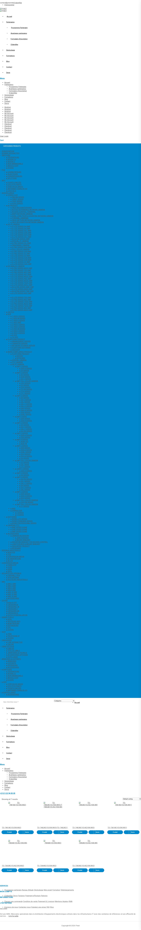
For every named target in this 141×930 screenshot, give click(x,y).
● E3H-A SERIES (25, 456)
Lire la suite (13, 916)
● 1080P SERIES (16, 199)
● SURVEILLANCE (9, 692)
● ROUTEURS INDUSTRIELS (17, 580)
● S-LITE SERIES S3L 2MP (20, 237)
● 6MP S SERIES (21, 423)
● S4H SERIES (24, 408)
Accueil (9, 16)
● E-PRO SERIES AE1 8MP (20, 295)
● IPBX (9, 634)
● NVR (8, 314)
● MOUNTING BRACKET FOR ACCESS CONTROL (29, 542)
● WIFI (4, 682)
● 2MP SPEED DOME (18, 529)
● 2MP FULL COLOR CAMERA (26, 460)
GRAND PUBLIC (8, 617)
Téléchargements (67, 890)
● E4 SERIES (24, 371)
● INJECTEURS (12, 174)
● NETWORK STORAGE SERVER (22, 346)
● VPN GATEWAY (12, 577)
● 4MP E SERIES (21, 446)
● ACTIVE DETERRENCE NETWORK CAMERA (27, 210)
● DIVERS (10, 168)
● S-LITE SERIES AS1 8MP (20, 274)
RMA (70, 901)
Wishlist (7, 107)
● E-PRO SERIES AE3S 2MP (21, 268)
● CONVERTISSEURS (14, 176)
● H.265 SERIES (16, 203)
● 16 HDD (14, 337)
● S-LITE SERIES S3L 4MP (20, 231)
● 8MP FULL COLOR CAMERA (26, 500)
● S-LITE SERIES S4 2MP (20, 228)
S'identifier (8, 896)
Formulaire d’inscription (19, 39)
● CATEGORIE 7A (12, 607)
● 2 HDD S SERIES (17, 327)
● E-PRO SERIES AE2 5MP (20, 300)
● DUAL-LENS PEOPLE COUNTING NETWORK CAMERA (31, 216)
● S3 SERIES (24, 375)
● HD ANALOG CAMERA (15, 266)
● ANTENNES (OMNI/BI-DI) (16, 189)
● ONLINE (10, 644)
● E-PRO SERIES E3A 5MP (20, 247)
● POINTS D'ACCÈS (13, 182)
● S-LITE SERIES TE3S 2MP (21, 306)
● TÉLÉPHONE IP (13, 636)
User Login (4, 136)
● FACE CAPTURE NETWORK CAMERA (25, 220)
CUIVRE (5, 600)
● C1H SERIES (24, 391)
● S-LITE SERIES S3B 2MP (20, 233)
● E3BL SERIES (25, 452)
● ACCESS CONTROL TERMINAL (23, 212)
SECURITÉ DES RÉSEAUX (11, 573)
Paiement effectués (33, 896)
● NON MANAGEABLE (14, 164)
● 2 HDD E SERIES (17, 325)
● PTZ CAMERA (16, 362)
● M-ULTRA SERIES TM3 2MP (22, 291)
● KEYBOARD (20, 358)
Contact (9, 67)
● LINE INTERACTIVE (14, 642)
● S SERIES (19, 515)
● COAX (9, 567)
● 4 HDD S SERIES (17, 333)
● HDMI (9, 569)
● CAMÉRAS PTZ (12, 525)
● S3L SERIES (24, 481)
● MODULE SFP (12, 166)
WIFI (3, 180)
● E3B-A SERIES (25, 368)
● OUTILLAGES (12, 657)
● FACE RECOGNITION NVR (21, 208)
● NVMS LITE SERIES (18, 519)
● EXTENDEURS (12, 626)
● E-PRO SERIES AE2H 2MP (21, 310)
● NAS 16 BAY (11, 596)
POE (3, 170)
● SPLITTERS (11, 178)
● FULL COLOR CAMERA (19, 249)
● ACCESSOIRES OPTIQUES (17, 655)
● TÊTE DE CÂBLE (13, 651)
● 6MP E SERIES (21, 366)
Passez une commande (13, 901)
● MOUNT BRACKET (22, 540)
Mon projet (48, 890)
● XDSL (9, 571)
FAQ (48, 907)
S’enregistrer (9, 5)
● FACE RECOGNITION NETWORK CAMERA (27, 222)
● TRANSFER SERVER (18, 343)
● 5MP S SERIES (21, 473)
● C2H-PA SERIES (26, 502)
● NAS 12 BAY (11, 594)
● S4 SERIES (24, 398)
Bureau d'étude (27, 890)
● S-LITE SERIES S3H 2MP (21, 235)
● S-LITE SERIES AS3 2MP (20, 293)
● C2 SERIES (24, 385)
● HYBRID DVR (12, 195)
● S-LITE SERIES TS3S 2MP (21, 302)
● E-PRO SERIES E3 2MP (20, 254)
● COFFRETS (11, 663)
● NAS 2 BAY (11, 584)
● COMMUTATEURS (13, 172)
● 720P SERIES (16, 201)
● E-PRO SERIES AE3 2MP (20, 272)
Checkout (8, 124)
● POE (8, 554)
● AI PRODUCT (12, 205)
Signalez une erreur (38, 907)
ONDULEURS (7, 640)
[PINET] (3, 9)
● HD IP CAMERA (13, 224)
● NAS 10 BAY (11, 592)
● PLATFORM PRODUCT (15, 339)
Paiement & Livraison (46, 901)
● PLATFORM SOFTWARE (20, 348)
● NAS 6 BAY (11, 588)
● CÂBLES (10, 649)
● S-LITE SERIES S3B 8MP (20, 260)
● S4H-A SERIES (25, 410)
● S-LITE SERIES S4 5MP (20, 226)
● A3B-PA (23, 444)
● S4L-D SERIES (25, 406)
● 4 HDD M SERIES (17, 329)
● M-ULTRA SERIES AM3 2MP (22, 287)
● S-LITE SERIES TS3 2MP (20, 297)
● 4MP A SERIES (21, 440)
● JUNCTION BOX (22, 538)
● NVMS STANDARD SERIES (21, 521)
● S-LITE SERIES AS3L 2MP (21, 285)
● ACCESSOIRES (12, 534)
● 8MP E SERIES (21, 492)
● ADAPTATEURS (12, 623)
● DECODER (15, 350)
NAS (3, 582)
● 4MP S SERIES (21, 477)
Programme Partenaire (19, 28)
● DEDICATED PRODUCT (20, 546)
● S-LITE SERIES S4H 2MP (21, 264)
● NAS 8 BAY (11, 590)
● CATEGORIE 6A (12, 611)
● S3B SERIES (24, 377)
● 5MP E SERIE (21, 417)
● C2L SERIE (24, 465)
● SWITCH (10, 312)
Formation (56, 890)
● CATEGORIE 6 (12, 613)
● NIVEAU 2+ (11, 160)
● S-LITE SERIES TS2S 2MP (21, 283)
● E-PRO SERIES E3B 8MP (20, 251)
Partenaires (10, 22)
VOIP (4, 632)
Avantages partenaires (19, 33)
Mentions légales (61, 901)
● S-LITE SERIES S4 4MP (20, 262)
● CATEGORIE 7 (12, 609)
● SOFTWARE (11, 517)
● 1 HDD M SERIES (17, 318)
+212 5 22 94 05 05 (7, 793)
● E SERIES (19, 513)
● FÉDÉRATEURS (12, 157)
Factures (21, 896)
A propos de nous (11, 907)
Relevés (44, 896)
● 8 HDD (13, 335)
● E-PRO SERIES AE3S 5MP (21, 304)
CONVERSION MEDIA (10, 563)
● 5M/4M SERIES (17, 197)
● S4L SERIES (24, 402)
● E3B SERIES (24, 419)
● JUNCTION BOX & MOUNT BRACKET (25, 544)
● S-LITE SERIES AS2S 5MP (21, 277)
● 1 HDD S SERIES (17, 320)
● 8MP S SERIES (21, 373)
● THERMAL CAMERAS (19, 218)
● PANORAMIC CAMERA (19, 245)
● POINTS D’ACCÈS (13, 688)
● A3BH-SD (23, 442)
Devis (8, 73)
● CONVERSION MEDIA (15, 557)
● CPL (8, 628)
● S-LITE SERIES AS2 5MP (20, 279)
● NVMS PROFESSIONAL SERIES (23, 523)
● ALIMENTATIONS (13, 559)
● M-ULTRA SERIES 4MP (20, 239)
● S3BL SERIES (25, 414)
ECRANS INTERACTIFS (10, 153)
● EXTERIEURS (12, 665)
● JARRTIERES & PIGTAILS (16, 653)
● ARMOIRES (11, 661)
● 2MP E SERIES (21, 433)
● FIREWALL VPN (13, 575)
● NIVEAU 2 (10, 162)
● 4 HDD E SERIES (17, 331)
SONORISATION (8, 151)
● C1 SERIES (24, 506)
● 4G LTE (9, 561)
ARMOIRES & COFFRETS (11, 659)
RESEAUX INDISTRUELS (11, 550)
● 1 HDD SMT (15, 323)
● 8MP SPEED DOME (18, 527)
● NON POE (10, 552)
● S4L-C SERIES (25, 404)
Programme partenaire (13, 890)
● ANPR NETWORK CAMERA (21, 214)
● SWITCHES (7, 669)
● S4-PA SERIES (25, 431)
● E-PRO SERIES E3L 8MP (20, 243)
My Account (8, 114)
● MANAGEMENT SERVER (20, 341)
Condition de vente (30, 901)
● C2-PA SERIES (25, 389)
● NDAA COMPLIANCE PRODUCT (19, 352)
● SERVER (19, 356)
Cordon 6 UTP (11, 603)
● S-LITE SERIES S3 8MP (20, 256)
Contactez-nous (25, 907)
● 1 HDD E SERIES (17, 316)
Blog (7, 61)
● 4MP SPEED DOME (18, 532)
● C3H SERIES (24, 383)
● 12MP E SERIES (22, 469)
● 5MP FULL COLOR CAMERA (26, 504)
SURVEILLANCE (8, 193)
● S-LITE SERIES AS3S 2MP (21, 289)
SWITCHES (6, 155)
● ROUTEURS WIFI (13, 621)
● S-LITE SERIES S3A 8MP (20, 258)
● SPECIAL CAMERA (18, 360)
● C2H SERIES (24, 387)
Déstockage (10, 50)
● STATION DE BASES (14, 187)
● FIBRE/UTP (11, 565)
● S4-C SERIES (25, 379)
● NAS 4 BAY (11, 586)
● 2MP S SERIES (21, 396)
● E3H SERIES (24, 454)
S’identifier (18, 3)
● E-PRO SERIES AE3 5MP (20, 308)
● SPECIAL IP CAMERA (19, 241)
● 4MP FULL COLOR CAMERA (26, 381)
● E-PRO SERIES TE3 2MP (20, 270)
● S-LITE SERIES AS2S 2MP (21, 281)
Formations (10, 56)
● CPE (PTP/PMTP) (14, 185)
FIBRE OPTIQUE (8, 646)
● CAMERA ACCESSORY (19, 536)
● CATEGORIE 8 (12, 605)
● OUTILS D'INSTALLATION (16, 615)
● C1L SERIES (24, 394)
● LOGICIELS (11, 191)
